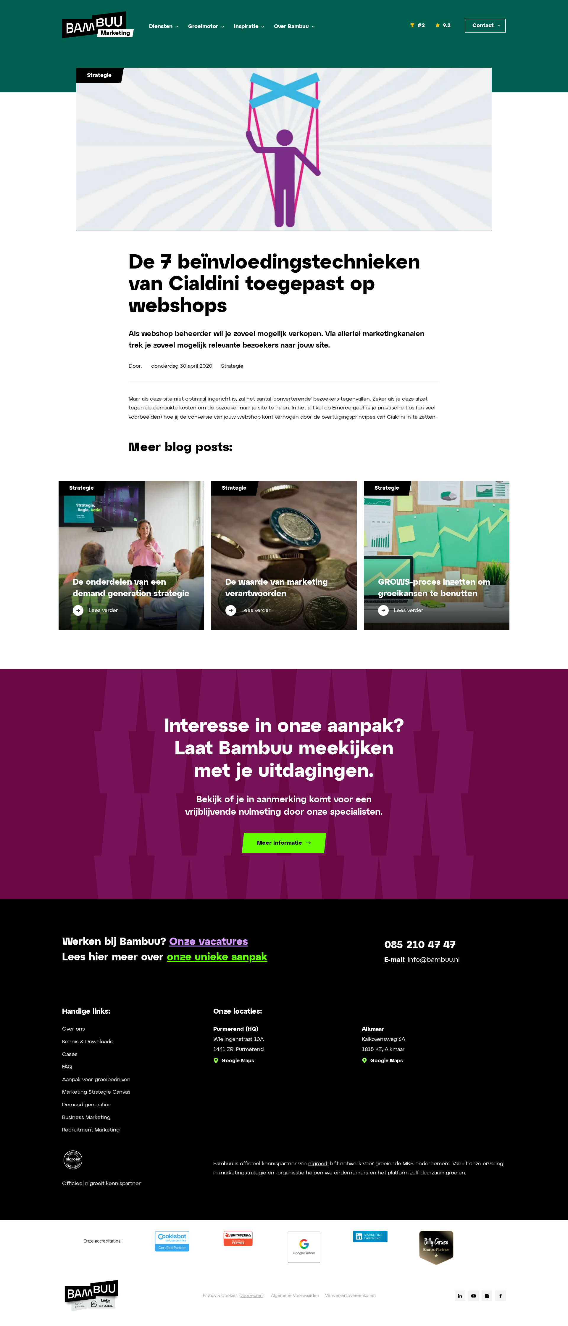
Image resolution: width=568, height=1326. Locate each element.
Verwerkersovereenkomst (350, 1296)
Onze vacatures (208, 942)
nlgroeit (317, 1163)
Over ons (73, 1029)
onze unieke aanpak (217, 957)
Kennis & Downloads (87, 1041)
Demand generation (87, 1105)
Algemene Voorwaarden (295, 1296)
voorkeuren (251, 1296)
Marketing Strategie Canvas (96, 1092)
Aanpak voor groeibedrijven (96, 1079)
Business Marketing (86, 1117)
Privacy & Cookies (220, 1296)
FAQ (67, 1067)
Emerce (341, 408)
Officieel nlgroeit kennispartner (101, 1183)
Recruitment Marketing (91, 1130)
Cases (70, 1054)
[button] (163, 27)
